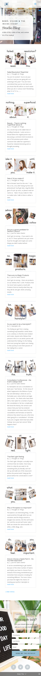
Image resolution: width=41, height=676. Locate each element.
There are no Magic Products (18, 275)
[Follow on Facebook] (13, 667)
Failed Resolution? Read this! (17, 72)
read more (10, 93)
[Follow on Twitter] (20, 667)
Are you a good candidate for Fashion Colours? (18, 230)
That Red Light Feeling (15, 457)
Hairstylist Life (15, 326)
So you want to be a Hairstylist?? (19, 324)
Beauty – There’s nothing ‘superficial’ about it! (16, 124)
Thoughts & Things (17, 74)
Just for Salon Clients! (18, 233)
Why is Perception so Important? (19, 508)
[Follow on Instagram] (27, 667)
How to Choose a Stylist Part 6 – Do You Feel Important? (20, 560)
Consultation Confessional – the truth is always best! (19, 381)
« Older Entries (10, 592)
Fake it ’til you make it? (15, 178)
